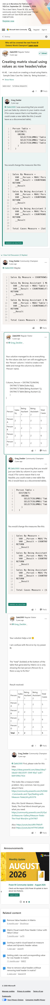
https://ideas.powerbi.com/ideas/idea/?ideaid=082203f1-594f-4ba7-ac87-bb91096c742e (29, 772)
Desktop (7, 37)
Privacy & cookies (24, 991)
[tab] (24, 902)
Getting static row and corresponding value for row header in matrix (26, 956)
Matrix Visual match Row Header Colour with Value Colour (27, 931)
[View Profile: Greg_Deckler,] (7, 101)
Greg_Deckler (16, 100)
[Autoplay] (21, 902)
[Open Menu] (46, 36)
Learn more (33, 45)
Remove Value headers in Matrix (21, 920)
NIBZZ (23, 961)
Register (36, 30)
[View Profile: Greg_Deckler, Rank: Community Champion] (5, 262)
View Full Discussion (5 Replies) (15, 255)
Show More (9, 79)
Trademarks (6, 996)
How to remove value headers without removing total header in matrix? (24, 969)
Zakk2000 (14, 52)
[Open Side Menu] (3, 30)
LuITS (22, 936)
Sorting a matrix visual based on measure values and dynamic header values (25, 944)
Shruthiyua (24, 923)
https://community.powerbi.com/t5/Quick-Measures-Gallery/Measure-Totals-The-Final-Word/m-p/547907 (29, 815)
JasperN (20, 948)
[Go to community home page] (17, 30)
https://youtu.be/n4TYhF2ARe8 (30, 827)
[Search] (29, 29)
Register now (8, 20)
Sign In (44, 30)
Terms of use (38, 991)
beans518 (22, 974)
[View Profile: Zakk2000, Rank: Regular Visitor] (5, 53)
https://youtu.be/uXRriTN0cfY (29, 824)
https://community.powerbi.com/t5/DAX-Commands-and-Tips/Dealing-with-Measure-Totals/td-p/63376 (29, 794)
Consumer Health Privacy (35, 1000)
